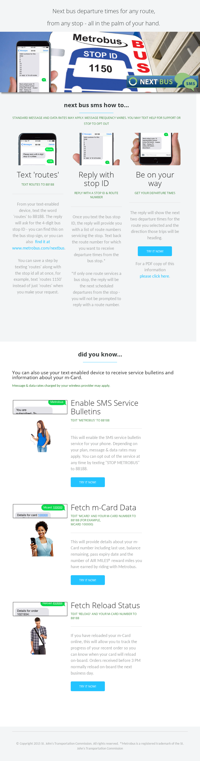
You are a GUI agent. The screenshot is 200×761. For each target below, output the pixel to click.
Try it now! (155, 251)
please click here (154, 276)
